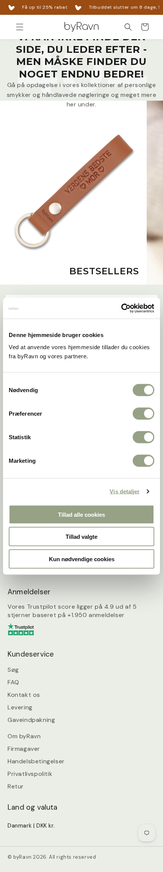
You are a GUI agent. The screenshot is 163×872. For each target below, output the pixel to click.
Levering (20, 707)
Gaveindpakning (31, 720)
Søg (13, 670)
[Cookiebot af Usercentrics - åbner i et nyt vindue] (121, 308)
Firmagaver (24, 749)
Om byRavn (24, 736)
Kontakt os (24, 695)
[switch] (143, 413)
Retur (16, 786)
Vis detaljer (124, 491)
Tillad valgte (81, 536)
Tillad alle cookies (81, 514)
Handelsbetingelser (36, 761)
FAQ (13, 682)
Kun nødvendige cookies (81, 558)
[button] (19, 27)
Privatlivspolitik (30, 774)
